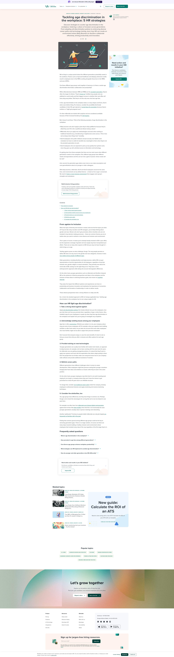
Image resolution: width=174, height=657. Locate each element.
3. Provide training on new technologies (73, 215)
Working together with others (105, 552)
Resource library (65, 619)
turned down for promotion (89, 107)
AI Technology (49, 622)
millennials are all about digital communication (91, 405)
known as (82, 94)
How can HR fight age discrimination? (70, 208)
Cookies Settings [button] (116, 654)
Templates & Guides (70, 6)
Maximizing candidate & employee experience (70, 556)
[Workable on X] (107, 622)
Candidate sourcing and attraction (77, 552)
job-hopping (85, 115)
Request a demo (109, 6)
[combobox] (101, 6)
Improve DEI (68, 470)
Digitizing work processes (106, 556)
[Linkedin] (114, 19)
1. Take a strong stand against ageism (72, 210)
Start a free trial (121, 6)
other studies (77, 407)
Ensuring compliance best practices (87, 559)
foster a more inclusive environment (77, 174)
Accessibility (82, 625)
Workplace (80, 512)
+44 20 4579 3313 (113, 618)
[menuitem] (61, 6)
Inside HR (68, 13)
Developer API (65, 622)
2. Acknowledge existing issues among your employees (77, 212)
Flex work (92, 552)
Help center (64, 616)
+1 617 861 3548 (105, 615)
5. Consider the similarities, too (71, 219)
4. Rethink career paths (69, 217)
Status (80, 627)
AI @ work (63, 552)
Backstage (81, 622)
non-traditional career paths (81, 385)
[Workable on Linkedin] (98, 622)
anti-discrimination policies (70, 310)
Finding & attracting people (90, 556)
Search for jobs (65, 625)
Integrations (48, 625)
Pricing (47, 616)
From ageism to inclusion (67, 206)
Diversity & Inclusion (85, 13)
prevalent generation (96, 92)
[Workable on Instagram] (110, 622)
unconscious (73, 324)
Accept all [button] (124, 654)
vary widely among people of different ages (72, 256)
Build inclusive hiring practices (70, 193)
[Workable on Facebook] (101, 622)
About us (81, 616)
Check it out (99, 1)
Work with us (82, 619)
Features (48, 619)
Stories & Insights (75, 13)
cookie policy (53, 655)
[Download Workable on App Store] (102, 626)
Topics (61, 6)
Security (47, 627)
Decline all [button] (132, 654)
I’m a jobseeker (81, 6)
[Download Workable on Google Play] (114, 626)
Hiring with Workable (74, 490)
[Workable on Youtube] (104, 622)
